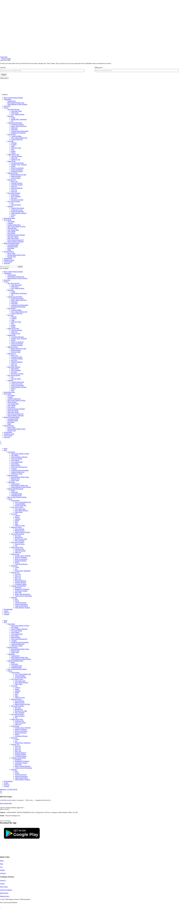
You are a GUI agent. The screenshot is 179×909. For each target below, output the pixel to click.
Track (4, 74)
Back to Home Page (6, 803)
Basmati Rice (15, 195)
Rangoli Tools (11, 256)
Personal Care (11, 179)
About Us (7, 612)
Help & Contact (6, 58)
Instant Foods (11, 161)
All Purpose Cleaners (17, 124)
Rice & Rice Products (13, 193)
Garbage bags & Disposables (19, 131)
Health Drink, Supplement (19, 119)
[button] (89, 445)
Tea (12, 121)
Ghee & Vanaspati (16, 156)
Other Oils (14, 158)
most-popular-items (9, 218)
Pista (12, 149)
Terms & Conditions (6, 890)
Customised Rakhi (12, 245)
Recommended (8, 609)
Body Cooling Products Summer (13, 97)
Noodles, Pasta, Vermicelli (19, 164)
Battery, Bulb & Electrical (18, 126)
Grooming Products (17, 184)
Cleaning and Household (14, 123)
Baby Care (14, 181)
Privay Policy (4, 887)
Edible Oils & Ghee (13, 154)
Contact (6, 611)
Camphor (10, 223)
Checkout (3, 873)
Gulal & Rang (11, 101)
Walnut (13, 153)
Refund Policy (4, 893)
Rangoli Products (9, 251)
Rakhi (9, 250)
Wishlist (2, 870)
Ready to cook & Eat (17, 168)
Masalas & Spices (12, 173)
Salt (12, 203)
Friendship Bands (12, 246)
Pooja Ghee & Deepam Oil (15, 240)
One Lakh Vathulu (12, 236)
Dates (13, 146)
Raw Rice (14, 198)
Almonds (14, 143)
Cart (1, 867)
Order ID (3, 67)
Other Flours (15, 113)
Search (20, 266)
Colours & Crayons (17, 210)
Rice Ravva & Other (17, 200)
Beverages (10, 116)
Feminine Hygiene (16, 183)
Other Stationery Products (18, 213)
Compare (6, 614)
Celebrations (7, 99)
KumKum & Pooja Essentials (16, 235)
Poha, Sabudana (16, 196)
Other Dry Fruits (16, 148)
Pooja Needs (7, 220)
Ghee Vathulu (11, 231)
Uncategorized (8, 261)
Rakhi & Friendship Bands (11, 243)
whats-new (7, 263)
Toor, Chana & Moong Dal (19, 138)
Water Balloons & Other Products (17, 104)
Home (5, 448)
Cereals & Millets (16, 136)
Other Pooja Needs (13, 238)
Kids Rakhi (10, 248)
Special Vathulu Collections (15, 241)
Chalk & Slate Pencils (17, 208)
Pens (12, 216)
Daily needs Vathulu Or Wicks (16, 226)
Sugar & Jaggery (16, 205)
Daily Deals (3, 57)
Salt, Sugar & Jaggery (13, 201)
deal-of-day (7, 106)
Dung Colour (11, 253)
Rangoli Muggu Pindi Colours (16, 255)
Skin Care (14, 191)
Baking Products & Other (18, 174)
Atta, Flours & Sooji (13, 109)
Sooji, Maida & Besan (17, 114)
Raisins (13, 151)
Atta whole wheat (16, 111)
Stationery (10, 206)
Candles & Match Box (14, 225)
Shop (5, 450)
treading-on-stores (9, 260)
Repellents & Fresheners (18, 133)
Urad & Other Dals (16, 139)
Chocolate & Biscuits (17, 163)
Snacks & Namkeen (17, 169)
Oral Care (14, 189)
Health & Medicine (16, 188)
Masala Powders (16, 176)
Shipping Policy (4, 896)
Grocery (6, 107)
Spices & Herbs (15, 178)
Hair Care (14, 186)
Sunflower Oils (15, 159)
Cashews (14, 144)
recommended (8, 258)
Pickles (13, 166)
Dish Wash (14, 129)
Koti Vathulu (11, 233)
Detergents (14, 128)
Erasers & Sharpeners (17, 211)
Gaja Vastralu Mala (13, 230)
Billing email (98, 67)
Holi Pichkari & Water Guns (15, 102)
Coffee (13, 118)
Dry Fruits (10, 141)
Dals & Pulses (11, 134)
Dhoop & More (12, 228)
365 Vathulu (11, 221)
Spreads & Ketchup (17, 171)
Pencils (13, 215)
